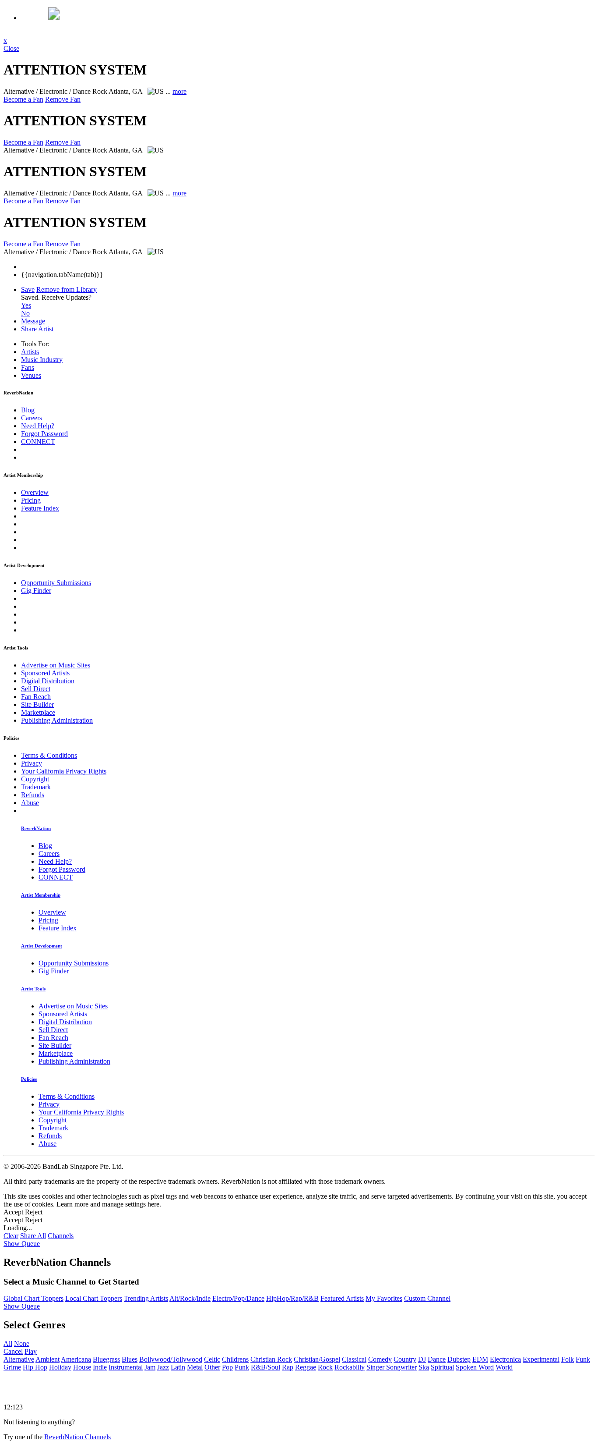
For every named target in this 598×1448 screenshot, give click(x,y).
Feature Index (40, 508)
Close (11, 48)
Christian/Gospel (317, 1359)
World (504, 1367)
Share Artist (37, 329)
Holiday (60, 1367)
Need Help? (37, 425)
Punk (242, 1367)
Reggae (305, 1367)
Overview (35, 492)
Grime (12, 1367)
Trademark (36, 787)
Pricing (31, 500)
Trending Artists (146, 1298)
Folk (567, 1359)
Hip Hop (35, 1367)
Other (212, 1367)
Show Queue (22, 1243)
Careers (31, 418)
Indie (100, 1367)
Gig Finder (36, 590)
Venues (31, 375)
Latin (178, 1367)
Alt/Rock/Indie (190, 1298)
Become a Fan (23, 99)
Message (33, 321)
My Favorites (384, 1298)
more (179, 91)
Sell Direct (35, 688)
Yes (26, 305)
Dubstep (459, 1359)
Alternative (19, 1359)
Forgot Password (44, 433)
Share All (33, 1235)
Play (31, 1351)
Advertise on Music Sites (55, 665)
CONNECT (38, 441)
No (25, 313)
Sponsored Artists (45, 673)
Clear (11, 1235)
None (21, 1343)
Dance (437, 1359)
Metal (195, 1367)
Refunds (32, 795)
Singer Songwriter (391, 1367)
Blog (28, 410)
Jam (149, 1367)
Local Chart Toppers (93, 1298)
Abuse (30, 802)
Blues (129, 1359)
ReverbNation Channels (77, 1437)
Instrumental (126, 1367)
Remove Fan (63, 99)
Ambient (47, 1359)
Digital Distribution (47, 681)
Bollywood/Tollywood (170, 1359)
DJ (422, 1359)
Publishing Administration (57, 720)
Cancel (13, 1351)
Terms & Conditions (49, 755)
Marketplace (38, 712)
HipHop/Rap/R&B (292, 1298)
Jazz (163, 1367)
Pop (227, 1367)
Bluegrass (106, 1359)
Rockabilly (349, 1367)
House (82, 1367)
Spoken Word (475, 1367)
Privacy (31, 763)
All (8, 1343)
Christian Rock (271, 1359)
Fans (27, 367)
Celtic (212, 1359)
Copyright (35, 779)
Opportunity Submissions (56, 582)
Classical (354, 1359)
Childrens (235, 1359)
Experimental (541, 1359)
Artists (30, 351)
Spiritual (442, 1367)
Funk (583, 1359)
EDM (480, 1359)
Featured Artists (342, 1298)
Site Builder (37, 704)
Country (405, 1359)
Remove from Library (66, 289)
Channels (61, 1235)
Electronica (505, 1359)
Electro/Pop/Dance (238, 1298)
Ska (424, 1367)
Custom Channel (427, 1298)
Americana (76, 1359)
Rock (325, 1367)
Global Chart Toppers (33, 1298)
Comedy (380, 1359)
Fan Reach (36, 696)
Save (28, 289)
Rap (287, 1367)
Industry (42, 359)
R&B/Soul (265, 1367)
